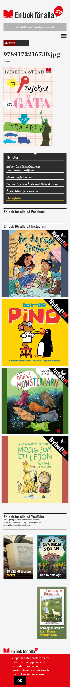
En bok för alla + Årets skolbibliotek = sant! (33, 184)
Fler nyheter (14, 198)
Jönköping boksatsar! (19, 177)
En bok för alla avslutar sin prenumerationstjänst (23, 168)
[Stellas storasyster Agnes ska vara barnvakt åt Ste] (35, 263)
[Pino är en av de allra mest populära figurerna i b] (35, 332)
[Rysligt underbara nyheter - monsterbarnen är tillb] (35, 401)
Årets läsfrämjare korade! (22, 191)
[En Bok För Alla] (35, 12)
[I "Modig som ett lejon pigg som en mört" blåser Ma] (35, 469)
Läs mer (30, 666)
